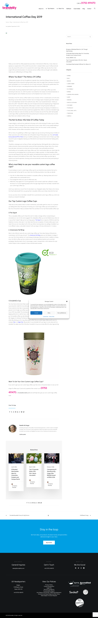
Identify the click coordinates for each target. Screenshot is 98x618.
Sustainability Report (49, 591)
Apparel (69, 75)
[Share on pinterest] (16, 412)
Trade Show (70, 113)
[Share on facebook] (10, 412)
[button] (67, 301)
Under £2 (69, 115)
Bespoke (69, 81)
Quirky (68, 97)
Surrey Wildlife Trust (71, 57)
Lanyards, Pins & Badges (72, 94)
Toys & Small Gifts (71, 110)
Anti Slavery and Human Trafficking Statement (49, 592)
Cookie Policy (45, 316)
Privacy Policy (51, 316)
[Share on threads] (14, 412)
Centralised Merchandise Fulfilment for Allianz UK (78, 64)
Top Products (51, 8)
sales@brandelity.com (18, 568)
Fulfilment (68, 8)
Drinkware (69, 86)
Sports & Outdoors (72, 102)
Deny (49, 313)
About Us (41, 8)
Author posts (22, 434)
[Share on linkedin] (18, 412)
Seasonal (69, 99)
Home (7, 22)
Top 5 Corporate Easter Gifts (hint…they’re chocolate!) (76, 61)
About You (61, 8)
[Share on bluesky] (22, 412)
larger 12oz (20, 322)
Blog (84, 8)
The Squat (38, 220)
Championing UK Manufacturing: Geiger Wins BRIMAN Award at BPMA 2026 (51, 473)
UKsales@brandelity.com (24, 392)
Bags (68, 78)
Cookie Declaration (49, 586)
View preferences (61, 313)
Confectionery (70, 83)
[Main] (49, 515)
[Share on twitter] (12, 412)
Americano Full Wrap (35, 235)
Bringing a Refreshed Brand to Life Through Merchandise (77, 50)
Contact (89, 8)
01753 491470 (88, 2)
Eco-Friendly (70, 89)
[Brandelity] (9, 6)
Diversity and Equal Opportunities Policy (49, 594)
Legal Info (49, 588)
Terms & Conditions (49, 589)
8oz (14, 322)
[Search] (79, 36)
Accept (36, 313)
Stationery (69, 105)
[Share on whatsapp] (20, 412)
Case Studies (77, 8)
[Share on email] (23, 412)
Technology (70, 107)
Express (69, 91)
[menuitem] (41, 8)
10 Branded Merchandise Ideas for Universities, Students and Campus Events (77, 54)
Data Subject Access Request (49, 595)
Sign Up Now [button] (49, 542)
